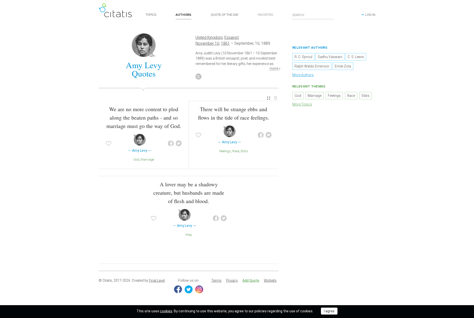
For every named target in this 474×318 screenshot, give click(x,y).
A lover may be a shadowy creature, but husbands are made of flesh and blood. (188, 193)
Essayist (231, 37)
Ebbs (244, 151)
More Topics (302, 104)
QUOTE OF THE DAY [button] (224, 15)
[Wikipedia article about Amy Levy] (198, 77)
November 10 (207, 43)
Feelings (225, 151)
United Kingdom (209, 37)
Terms (216, 280)
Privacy (232, 280)
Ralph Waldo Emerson (312, 66)
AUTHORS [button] (183, 15)
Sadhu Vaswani (330, 57)
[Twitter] (189, 289)
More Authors (303, 75)
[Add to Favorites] (109, 144)
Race (235, 151)
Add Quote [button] (250, 280)
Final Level (157, 280)
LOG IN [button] (370, 15)
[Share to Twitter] (179, 144)
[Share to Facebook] (171, 144)
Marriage (147, 159)
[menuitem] (269, 98)
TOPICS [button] (151, 15)
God (136, 159)
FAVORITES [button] (265, 15)
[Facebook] (178, 289)
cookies (166, 311)
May (189, 234)
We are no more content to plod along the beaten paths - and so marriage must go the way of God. (143, 117)
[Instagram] (199, 289)
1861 (225, 43)
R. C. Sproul (303, 57)
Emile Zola (343, 66)
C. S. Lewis (356, 57)
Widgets (270, 280)
